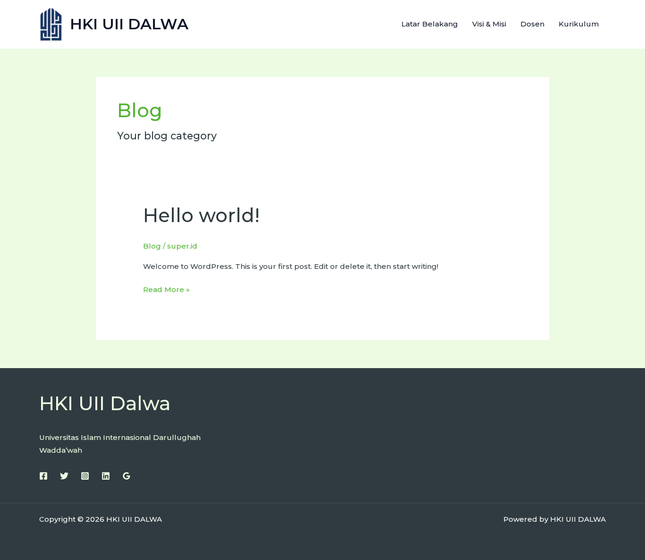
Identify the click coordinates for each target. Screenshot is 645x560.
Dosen (532, 23)
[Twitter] (64, 476)
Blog (152, 245)
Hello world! (201, 215)
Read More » (166, 288)
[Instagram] (85, 476)
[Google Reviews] (126, 476)
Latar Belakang (429, 23)
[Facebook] (43, 476)
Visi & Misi (489, 23)
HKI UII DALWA (129, 24)
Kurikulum (579, 23)
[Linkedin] (106, 476)
